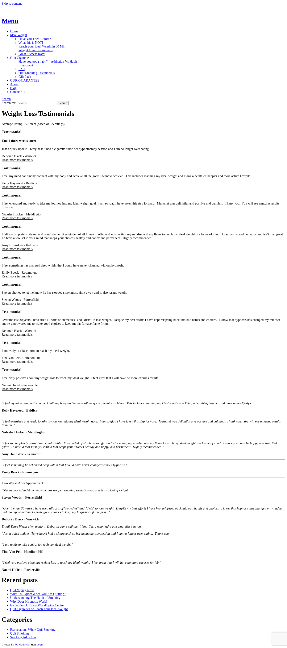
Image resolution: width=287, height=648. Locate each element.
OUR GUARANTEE (24, 80)
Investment (25, 65)
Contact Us (17, 92)
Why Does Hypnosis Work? (28, 601)
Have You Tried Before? (34, 39)
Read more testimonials (17, 160)
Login (40, 644)
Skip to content (12, 3)
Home (14, 31)
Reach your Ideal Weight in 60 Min (41, 46)
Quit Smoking (19, 633)
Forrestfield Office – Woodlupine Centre (37, 605)
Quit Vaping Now (22, 590)
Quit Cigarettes (20, 57)
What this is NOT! (30, 42)
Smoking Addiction (23, 637)
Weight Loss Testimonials (35, 50)
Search (6, 99)
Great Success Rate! (31, 54)
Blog (13, 88)
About (14, 84)
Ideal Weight (18, 35)
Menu (10, 21)
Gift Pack (24, 76)
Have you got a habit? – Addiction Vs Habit (47, 61)
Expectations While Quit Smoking (32, 629)
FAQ (21, 69)
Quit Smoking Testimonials (36, 73)
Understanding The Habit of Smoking (35, 597)
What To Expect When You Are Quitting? (38, 594)
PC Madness (22, 644)
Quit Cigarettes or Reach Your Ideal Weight (39, 609)
